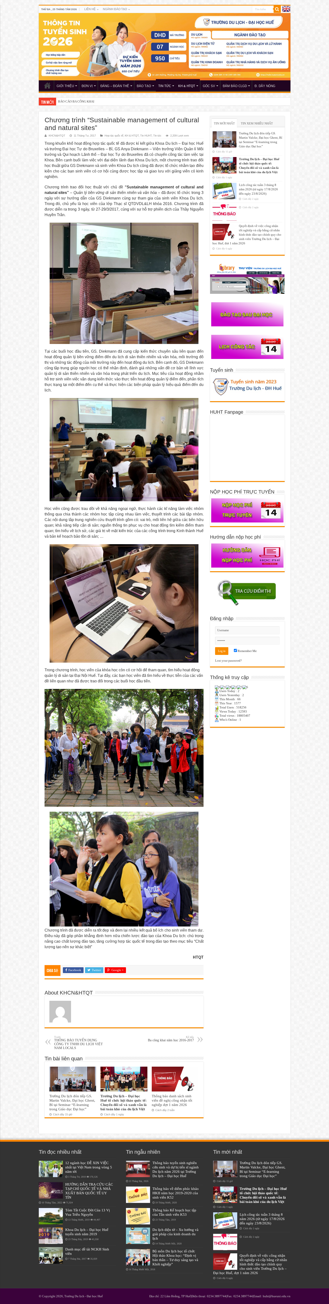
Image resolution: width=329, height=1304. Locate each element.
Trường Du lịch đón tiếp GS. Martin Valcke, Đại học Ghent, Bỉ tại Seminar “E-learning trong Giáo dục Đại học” (72, 1102)
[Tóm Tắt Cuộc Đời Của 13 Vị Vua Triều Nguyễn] (51, 1216)
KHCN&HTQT (57, 135)
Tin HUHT (146, 135)
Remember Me (247, 651)
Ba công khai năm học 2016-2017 (171, 1039)
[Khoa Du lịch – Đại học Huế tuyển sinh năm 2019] (51, 1236)
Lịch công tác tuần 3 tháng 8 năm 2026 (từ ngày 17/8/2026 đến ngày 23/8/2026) (258, 189)
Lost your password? (228, 660)
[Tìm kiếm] (277, 9)
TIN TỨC (164, 86)
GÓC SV (209, 86)
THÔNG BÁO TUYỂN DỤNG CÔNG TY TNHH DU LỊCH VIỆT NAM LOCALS (78, 1043)
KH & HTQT (186, 86)
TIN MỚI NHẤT (224, 123)
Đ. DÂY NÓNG (265, 86)
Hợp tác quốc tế (114, 135)
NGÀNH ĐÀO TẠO (115, 9)
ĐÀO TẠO (144, 86)
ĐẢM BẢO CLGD (235, 86)
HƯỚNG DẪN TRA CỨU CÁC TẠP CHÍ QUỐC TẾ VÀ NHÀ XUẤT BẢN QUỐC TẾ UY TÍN (89, 1190)
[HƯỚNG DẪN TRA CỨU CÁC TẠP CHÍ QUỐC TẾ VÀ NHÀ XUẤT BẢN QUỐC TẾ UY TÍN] (51, 1190)
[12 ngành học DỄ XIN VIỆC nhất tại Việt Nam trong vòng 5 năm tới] (51, 1169)
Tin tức (157, 135)
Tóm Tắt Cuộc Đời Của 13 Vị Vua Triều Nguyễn (87, 1212)
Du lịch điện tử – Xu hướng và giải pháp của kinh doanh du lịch (175, 1234)
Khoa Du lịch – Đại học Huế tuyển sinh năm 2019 (86, 1232)
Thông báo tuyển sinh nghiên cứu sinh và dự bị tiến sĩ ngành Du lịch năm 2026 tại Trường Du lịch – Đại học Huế (175, 1169)
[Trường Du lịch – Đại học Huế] (164, 46)
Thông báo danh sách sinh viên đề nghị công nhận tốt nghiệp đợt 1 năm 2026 (172, 1100)
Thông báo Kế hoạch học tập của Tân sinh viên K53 (174, 1212)
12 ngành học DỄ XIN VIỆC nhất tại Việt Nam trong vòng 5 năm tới (88, 1167)
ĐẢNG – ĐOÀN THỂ (114, 86)
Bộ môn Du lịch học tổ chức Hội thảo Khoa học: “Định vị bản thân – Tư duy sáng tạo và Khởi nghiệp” (175, 1257)
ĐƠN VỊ (87, 86)
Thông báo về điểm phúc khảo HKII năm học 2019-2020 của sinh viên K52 (175, 1193)
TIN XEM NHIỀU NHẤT (257, 123)
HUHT (47, 85)
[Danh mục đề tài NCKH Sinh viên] (51, 1255)
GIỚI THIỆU (65, 86)
